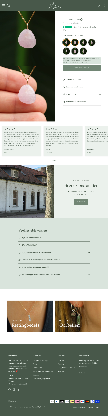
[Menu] (3, 5)
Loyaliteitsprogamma (41, 378)
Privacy (97, 407)
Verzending (37, 368)
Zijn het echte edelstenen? (31, 238)
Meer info (81, 201)
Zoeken (36, 375)
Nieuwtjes (61, 371)
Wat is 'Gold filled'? (29, 245)
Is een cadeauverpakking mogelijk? (35, 267)
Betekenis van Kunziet (74, 87)
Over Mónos (71, 94)
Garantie (90, 407)
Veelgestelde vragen (41, 360)
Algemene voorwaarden (78, 407)
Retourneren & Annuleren (43, 371)
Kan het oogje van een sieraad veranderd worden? (41, 274)
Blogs (35, 364)
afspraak (22, 384)
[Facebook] (9, 389)
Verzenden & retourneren (76, 102)
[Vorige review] (53, 160)
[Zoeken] (8, 5)
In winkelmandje (81, 68)
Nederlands (12, 401)
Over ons (61, 360)
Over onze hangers (73, 79)
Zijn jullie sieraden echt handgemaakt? (37, 252)
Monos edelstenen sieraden (23, 407)
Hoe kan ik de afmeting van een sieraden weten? (40, 260)
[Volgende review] (54, 160)
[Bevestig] (98, 373)
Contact (61, 364)
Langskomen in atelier (66, 368)
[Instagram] (14, 389)
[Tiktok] (19, 389)
